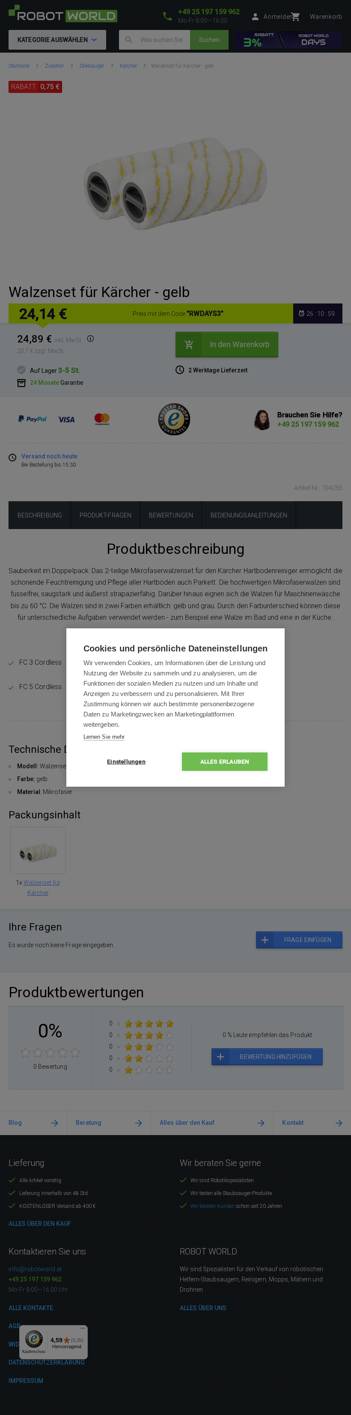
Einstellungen (126, 761)
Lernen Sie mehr (104, 737)
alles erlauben (225, 761)
